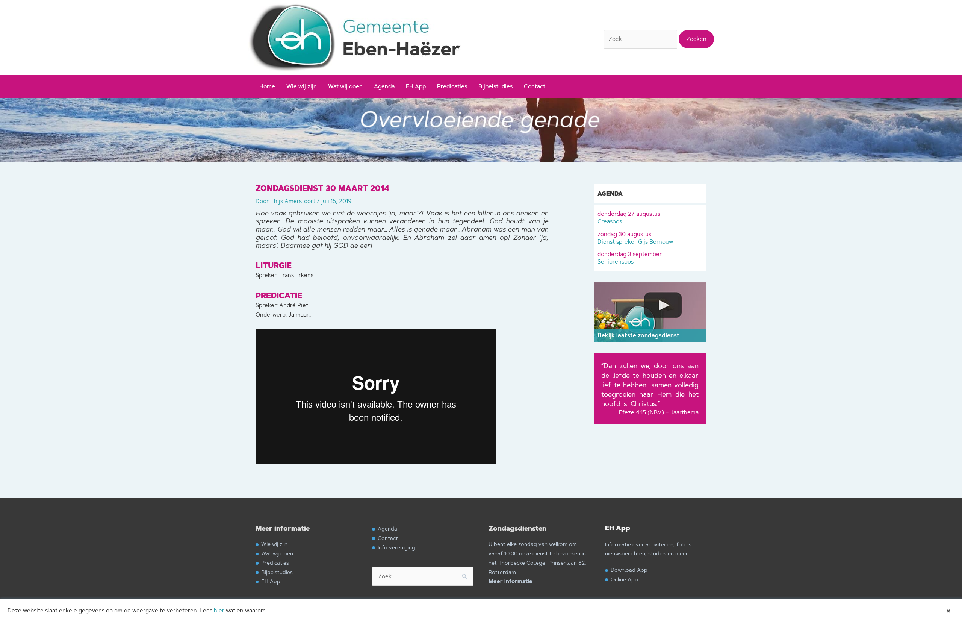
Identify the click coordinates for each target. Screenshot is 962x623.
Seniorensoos (629, 257)
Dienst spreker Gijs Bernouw (635, 238)
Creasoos (628, 217)
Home (267, 86)
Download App (629, 569)
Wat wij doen (345, 86)
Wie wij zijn (301, 86)
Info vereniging (396, 547)
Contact (534, 86)
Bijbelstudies (495, 86)
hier (219, 610)
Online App (624, 579)
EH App (416, 86)
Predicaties (452, 86)
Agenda (384, 86)
